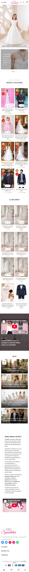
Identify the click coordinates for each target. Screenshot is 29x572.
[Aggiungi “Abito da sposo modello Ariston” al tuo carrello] (20, 186)
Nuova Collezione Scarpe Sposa (14, 22)
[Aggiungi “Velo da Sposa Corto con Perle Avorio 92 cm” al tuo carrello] (20, 274)
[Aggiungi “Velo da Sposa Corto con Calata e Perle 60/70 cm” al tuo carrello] (6, 274)
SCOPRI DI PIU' (14, 30)
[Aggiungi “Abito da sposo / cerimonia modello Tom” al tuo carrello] (6, 186)
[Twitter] (6, 542)
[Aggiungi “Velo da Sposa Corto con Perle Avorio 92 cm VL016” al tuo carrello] (6, 249)
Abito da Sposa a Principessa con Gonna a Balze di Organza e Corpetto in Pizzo (7, 164)
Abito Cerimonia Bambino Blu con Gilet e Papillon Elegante (21, 305)
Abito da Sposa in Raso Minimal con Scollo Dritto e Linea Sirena (8, 110)
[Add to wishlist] (9, 105)
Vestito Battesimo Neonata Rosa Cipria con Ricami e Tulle (8, 137)
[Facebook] (2, 542)
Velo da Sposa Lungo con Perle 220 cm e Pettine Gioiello (21, 227)
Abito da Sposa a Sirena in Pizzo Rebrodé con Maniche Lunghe (21, 164)
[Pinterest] (10, 542)
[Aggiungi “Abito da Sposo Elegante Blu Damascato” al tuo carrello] (20, 105)
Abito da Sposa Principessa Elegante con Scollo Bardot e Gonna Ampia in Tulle (21, 137)
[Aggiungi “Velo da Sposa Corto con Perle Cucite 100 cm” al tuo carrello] (20, 249)
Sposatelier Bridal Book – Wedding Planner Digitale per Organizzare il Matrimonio (7, 305)
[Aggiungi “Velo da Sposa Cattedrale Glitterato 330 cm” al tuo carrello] (6, 222)
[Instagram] (13, 542)
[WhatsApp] (17, 542)
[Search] (23, 2)
